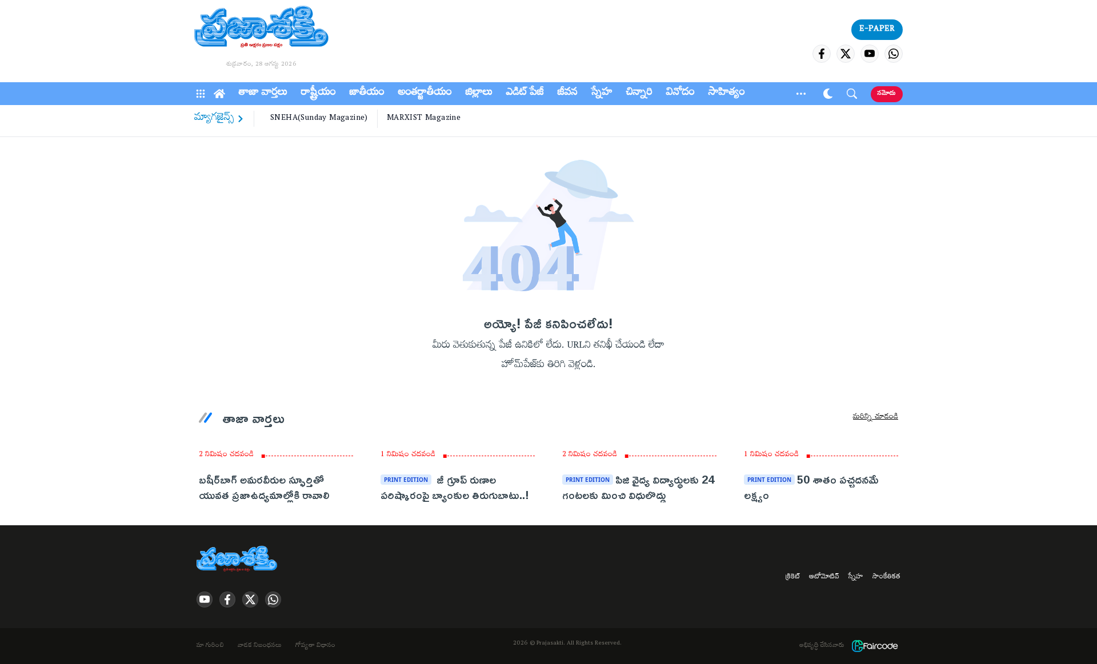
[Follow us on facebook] (821, 54)
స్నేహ (601, 94)
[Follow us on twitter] (845, 54)
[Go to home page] (261, 28)
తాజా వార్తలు (263, 94)
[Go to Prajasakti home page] (239, 559)
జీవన (568, 94)
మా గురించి (210, 646)
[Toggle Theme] (828, 93)
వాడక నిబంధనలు (260, 646)
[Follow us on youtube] (869, 54)
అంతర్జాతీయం (425, 94)
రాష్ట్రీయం (318, 94)
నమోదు (887, 93)
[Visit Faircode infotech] (874, 646)
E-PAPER (877, 30)
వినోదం (680, 94)
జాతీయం (367, 94)
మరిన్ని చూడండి (875, 418)
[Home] (219, 93)
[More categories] (801, 93)
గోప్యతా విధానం (315, 646)
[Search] (852, 93)
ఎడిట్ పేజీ (525, 94)
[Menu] (200, 93)
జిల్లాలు (479, 94)
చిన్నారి (639, 94)
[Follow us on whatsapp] (893, 54)
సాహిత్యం (726, 94)
